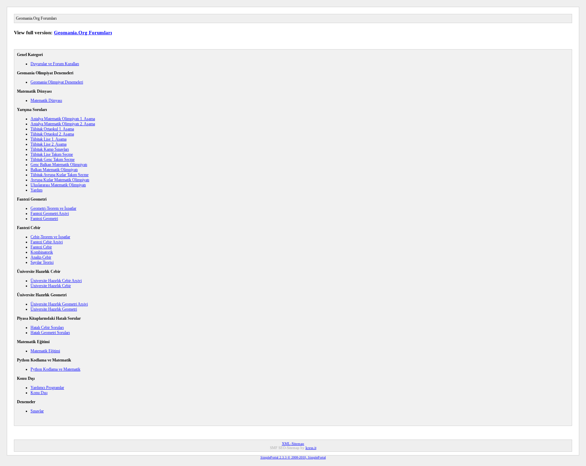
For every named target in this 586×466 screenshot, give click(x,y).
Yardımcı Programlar (47, 387)
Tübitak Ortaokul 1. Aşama (52, 129)
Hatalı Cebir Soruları (47, 327)
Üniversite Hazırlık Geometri (54, 309)
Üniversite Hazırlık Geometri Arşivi (59, 304)
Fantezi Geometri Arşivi (50, 213)
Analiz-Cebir (41, 257)
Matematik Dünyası (46, 100)
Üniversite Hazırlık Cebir (51, 285)
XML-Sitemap (293, 444)
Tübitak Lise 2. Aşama (48, 144)
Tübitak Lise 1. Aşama (48, 139)
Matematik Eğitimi (45, 351)
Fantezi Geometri (44, 218)
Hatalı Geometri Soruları (50, 332)
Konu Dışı (39, 392)
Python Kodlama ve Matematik (55, 369)
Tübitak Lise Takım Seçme (52, 154)
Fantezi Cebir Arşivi (47, 242)
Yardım (36, 190)
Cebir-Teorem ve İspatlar (50, 237)
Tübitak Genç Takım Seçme (53, 159)
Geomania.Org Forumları (83, 32)
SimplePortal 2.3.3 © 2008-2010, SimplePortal (293, 457)
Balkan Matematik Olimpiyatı (54, 169)
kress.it (311, 448)
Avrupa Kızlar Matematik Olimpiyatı (60, 180)
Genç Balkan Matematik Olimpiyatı (59, 164)
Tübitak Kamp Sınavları (50, 149)
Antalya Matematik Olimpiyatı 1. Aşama (63, 118)
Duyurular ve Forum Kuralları (55, 63)
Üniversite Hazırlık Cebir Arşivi (56, 280)
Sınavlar (37, 411)
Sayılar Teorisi (42, 262)
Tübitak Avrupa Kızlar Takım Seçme (60, 174)
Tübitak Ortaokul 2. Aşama (52, 134)
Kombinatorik (42, 252)
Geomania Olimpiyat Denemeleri (57, 82)
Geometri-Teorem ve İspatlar (53, 208)
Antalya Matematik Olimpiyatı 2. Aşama (63, 124)
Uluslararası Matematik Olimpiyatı (58, 185)
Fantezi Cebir (41, 247)
